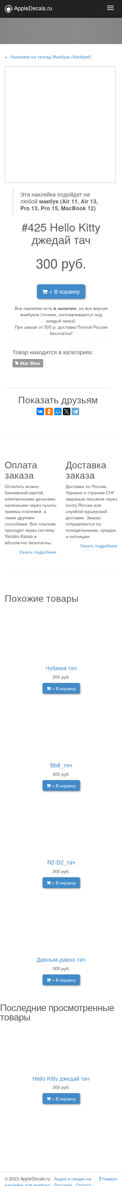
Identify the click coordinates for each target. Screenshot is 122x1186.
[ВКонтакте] (40, 411)
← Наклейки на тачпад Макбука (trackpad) (48, 56)
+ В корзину (64, 291)
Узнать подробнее (37, 552)
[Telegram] (75, 411)
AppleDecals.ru (33, 8)
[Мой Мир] (58, 411)
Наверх (109, 1178)
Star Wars (29, 363)
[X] (66, 411)
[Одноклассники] (49, 411)
